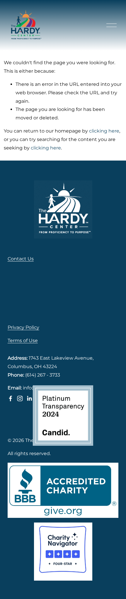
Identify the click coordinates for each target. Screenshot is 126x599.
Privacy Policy (23, 327)
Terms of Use (23, 340)
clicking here (104, 131)
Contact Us (21, 259)
